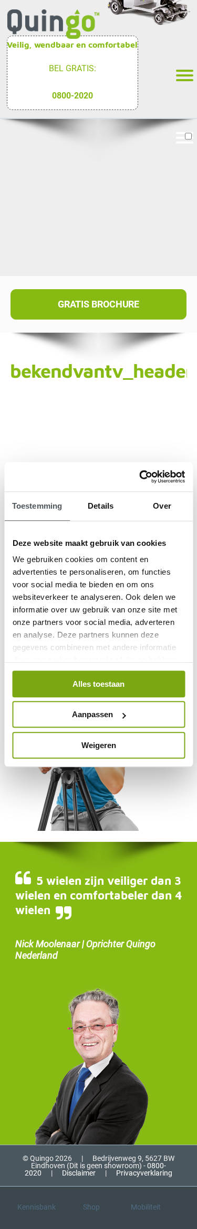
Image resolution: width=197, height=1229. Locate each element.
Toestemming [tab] (37, 505)
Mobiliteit (146, 1207)
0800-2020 (72, 96)
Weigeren (98, 745)
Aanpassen (92, 714)
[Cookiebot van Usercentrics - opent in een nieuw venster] (140, 477)
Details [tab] (100, 505)
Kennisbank (36, 1207)
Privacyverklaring (144, 1173)
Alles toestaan (98, 683)
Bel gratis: (72, 68)
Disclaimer (79, 1173)
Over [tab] (162, 505)
